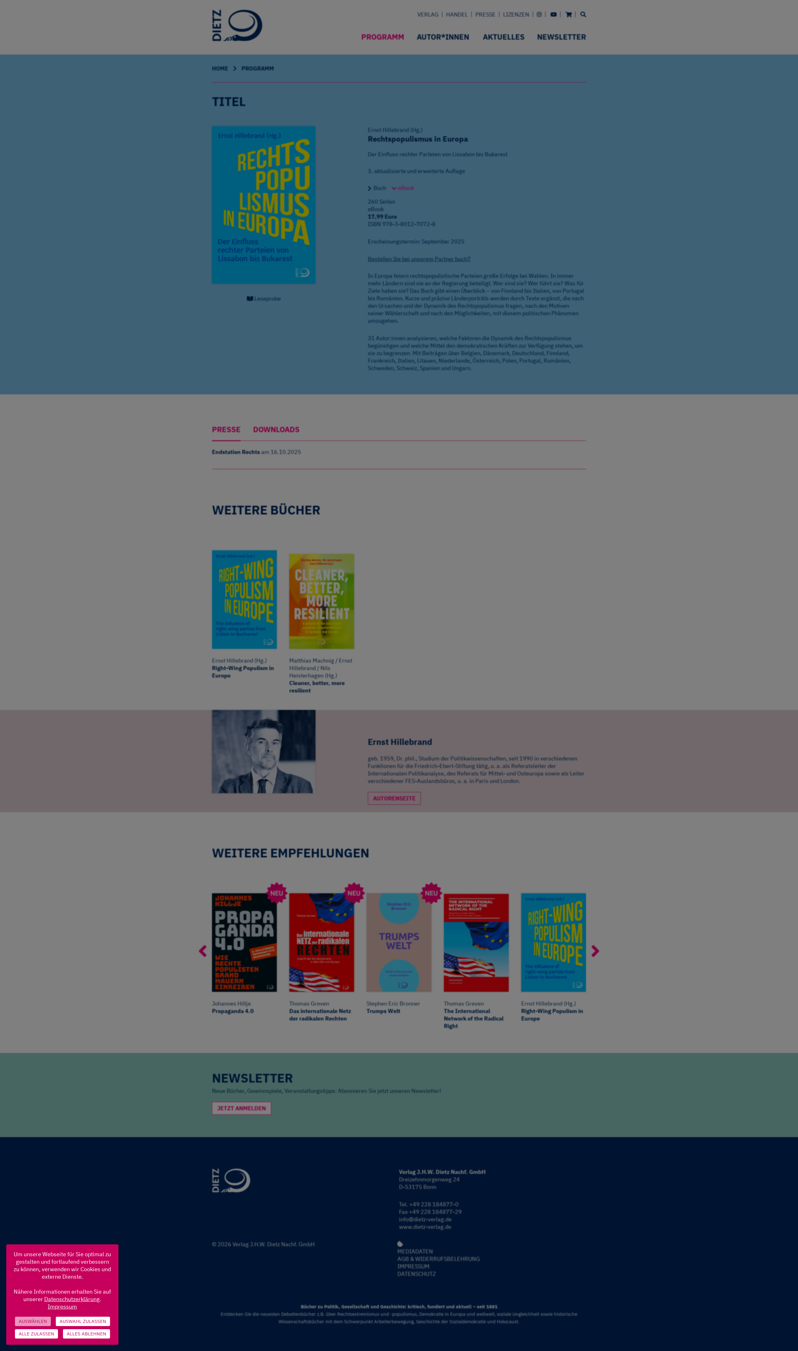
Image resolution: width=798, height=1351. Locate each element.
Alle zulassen (36, 1334)
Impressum (62, 1306)
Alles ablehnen (86, 1334)
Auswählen (33, 1321)
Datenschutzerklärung (72, 1299)
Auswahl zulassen (83, 1321)
